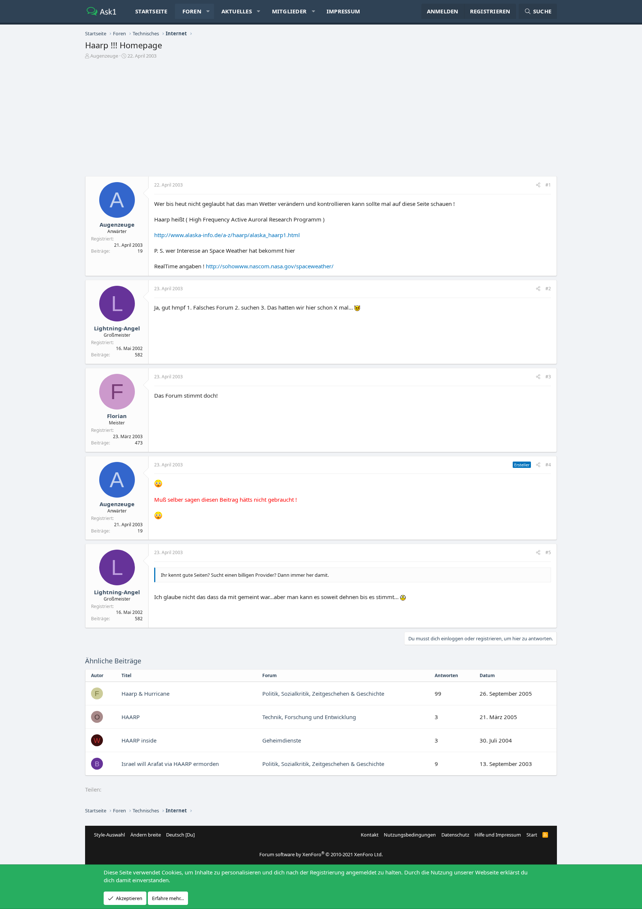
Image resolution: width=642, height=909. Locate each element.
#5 (548, 552)
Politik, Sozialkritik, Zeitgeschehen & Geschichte (323, 693)
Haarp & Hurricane (145, 693)
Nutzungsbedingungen (410, 834)
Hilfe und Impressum (497, 834)
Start (531, 834)
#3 (548, 376)
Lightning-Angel (117, 328)
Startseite (151, 11)
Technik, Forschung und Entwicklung (309, 717)
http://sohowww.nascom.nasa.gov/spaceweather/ (270, 266)
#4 (548, 465)
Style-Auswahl (109, 834)
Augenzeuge (104, 55)
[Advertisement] (321, 120)
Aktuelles (236, 11)
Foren (191, 11)
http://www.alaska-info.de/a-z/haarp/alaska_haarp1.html (227, 235)
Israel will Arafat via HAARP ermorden (170, 763)
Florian (117, 416)
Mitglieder (289, 11)
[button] (208, 11)
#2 (548, 288)
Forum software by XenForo (321, 854)
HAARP (130, 717)
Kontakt (370, 834)
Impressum (343, 11)
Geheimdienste (281, 740)
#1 (548, 185)
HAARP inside (138, 740)
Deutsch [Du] (180, 834)
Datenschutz (455, 834)
